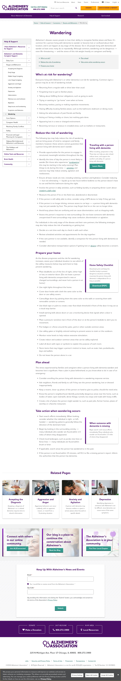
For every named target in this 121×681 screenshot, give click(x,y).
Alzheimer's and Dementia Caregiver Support (13, 55)
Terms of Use (57, 661)
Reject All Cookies (92, 675)
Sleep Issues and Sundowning (17, 106)
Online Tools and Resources (14, 154)
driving (93, 246)
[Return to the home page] (15, 7)
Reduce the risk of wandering (50, 62)
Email (29, 575)
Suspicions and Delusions (15, 110)
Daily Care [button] (9, 60)
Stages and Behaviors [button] (13, 65)
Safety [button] (8, 131)
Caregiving (56, 23)
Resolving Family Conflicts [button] (15, 126)
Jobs (26, 661)
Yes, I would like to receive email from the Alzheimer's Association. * (52, 584)
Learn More (97, 166)
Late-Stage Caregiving (15, 80)
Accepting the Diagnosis (15, 68)
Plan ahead (84, 58)
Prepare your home (47, 66)
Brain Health (8, 159)
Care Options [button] (10, 118)
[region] (60, 675)
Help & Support (45, 23)
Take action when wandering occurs (93, 62)
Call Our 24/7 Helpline (39, 7)
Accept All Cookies (107, 675)
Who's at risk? (45, 58)
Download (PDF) (99, 285)
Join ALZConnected (18, 548)
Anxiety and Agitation (14, 87)
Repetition (11, 103)
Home (36, 23)
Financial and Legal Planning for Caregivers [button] (14, 136)
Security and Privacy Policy (41, 661)
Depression (11, 91)
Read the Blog (54, 550)
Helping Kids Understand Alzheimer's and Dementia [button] (15, 142)
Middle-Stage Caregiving (15, 76)
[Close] (118, 675)
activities (70, 168)
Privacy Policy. (46, 679)
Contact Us (92, 661)
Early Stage (11, 72)
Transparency (80, 661)
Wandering (11, 114)
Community (8, 164)
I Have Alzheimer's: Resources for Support (14, 48)
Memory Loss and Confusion (16, 99)
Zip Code (30, 588)
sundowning (74, 162)
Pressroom (69, 661)
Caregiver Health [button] (12, 122)
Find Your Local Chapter (98, 548)
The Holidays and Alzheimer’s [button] (12, 148)
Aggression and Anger (14, 84)
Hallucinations (12, 95)
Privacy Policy (52, 600)
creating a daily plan (47, 190)
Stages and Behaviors (70, 23)
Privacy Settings (77, 675)
